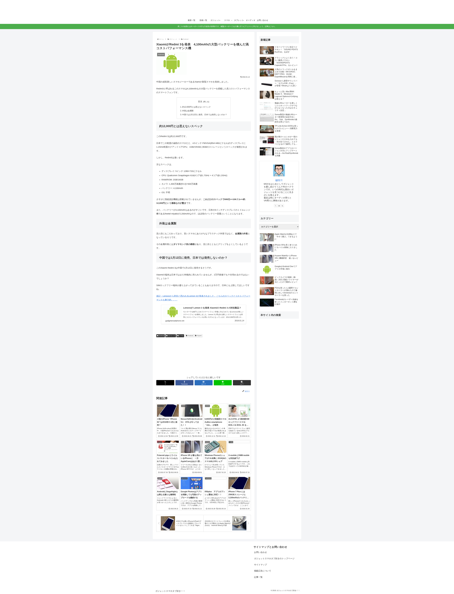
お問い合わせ (260, 552)
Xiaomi (199, 336)
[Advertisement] (203, 356)
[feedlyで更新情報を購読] (279, 205)
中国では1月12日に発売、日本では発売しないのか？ (204, 114)
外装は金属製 (188, 111)
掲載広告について (262, 571)
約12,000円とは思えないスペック (196, 107)
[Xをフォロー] (275, 205)
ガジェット (171, 336)
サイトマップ (260, 565)
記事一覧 (258, 577)
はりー (279, 180)
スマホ (181, 336)
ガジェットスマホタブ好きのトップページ (274, 558)
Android (161, 336)
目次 (200, 101)
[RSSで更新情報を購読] (282, 205)
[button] (242, 382)
